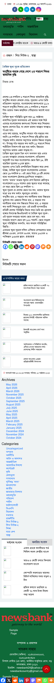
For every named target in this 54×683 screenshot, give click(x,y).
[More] (48, 246)
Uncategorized (14, 448)
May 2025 (11, 414)
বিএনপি (10, 508)
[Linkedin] (21, 246)
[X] (16, 246)
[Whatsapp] (10, 246)
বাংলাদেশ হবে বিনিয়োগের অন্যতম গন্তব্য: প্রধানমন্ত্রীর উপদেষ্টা (34, 303)
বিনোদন (33, 34)
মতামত (9, 515)
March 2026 (12, 391)
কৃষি (8, 471)
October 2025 (13, 397)
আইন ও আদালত (14, 458)
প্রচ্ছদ (6, 19)
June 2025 (12, 411)
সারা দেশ (10, 531)
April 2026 (11, 387)
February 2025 (14, 424)
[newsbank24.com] (27, 619)
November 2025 (15, 394)
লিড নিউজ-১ (12, 521)
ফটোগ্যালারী (12, 505)
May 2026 (11, 384)
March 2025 (12, 421)
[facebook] (14, 9)
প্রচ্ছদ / (10, 55)
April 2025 (11, 417)
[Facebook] (5, 246)
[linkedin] (32, 9)
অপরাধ (9, 451)
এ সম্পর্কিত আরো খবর (14, 278)
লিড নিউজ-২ (22, 55)
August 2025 (13, 404)
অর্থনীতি (27, 19)
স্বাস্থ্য (46, 19)
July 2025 (11, 407)
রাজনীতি (10, 518)
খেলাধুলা (20, 34)
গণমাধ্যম (8, 34)
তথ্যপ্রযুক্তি (8, 26)
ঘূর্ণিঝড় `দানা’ (12, 481)
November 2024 (15, 434)
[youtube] (26, 9)
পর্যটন (20, 26)
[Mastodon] (37, 246)
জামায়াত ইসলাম (14, 491)
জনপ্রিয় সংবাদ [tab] (39, 542)
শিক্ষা (37, 19)
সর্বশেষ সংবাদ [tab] (14, 542)
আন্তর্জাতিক (32, 26)
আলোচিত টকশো (14, 465)
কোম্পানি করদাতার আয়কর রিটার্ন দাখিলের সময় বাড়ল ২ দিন (37, 576)
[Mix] (43, 246)
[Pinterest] (32, 246)
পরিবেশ (10, 498)
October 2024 (13, 437)
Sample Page (13, 632)
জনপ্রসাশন (11, 485)
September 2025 (15, 401)
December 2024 (15, 431)
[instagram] (20, 9)
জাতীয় (15, 19)
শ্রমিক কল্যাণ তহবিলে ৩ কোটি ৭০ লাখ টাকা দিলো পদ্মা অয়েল (36, 286)
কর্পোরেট (10, 468)
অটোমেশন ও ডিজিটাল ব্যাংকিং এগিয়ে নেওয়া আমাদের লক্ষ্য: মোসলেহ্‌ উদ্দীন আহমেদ (35, 347)
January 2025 (14, 427)
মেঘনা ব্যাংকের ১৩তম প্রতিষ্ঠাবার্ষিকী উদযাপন (32, 360)
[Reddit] (27, 246)
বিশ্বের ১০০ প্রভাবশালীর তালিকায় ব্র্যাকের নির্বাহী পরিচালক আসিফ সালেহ (36, 317)
